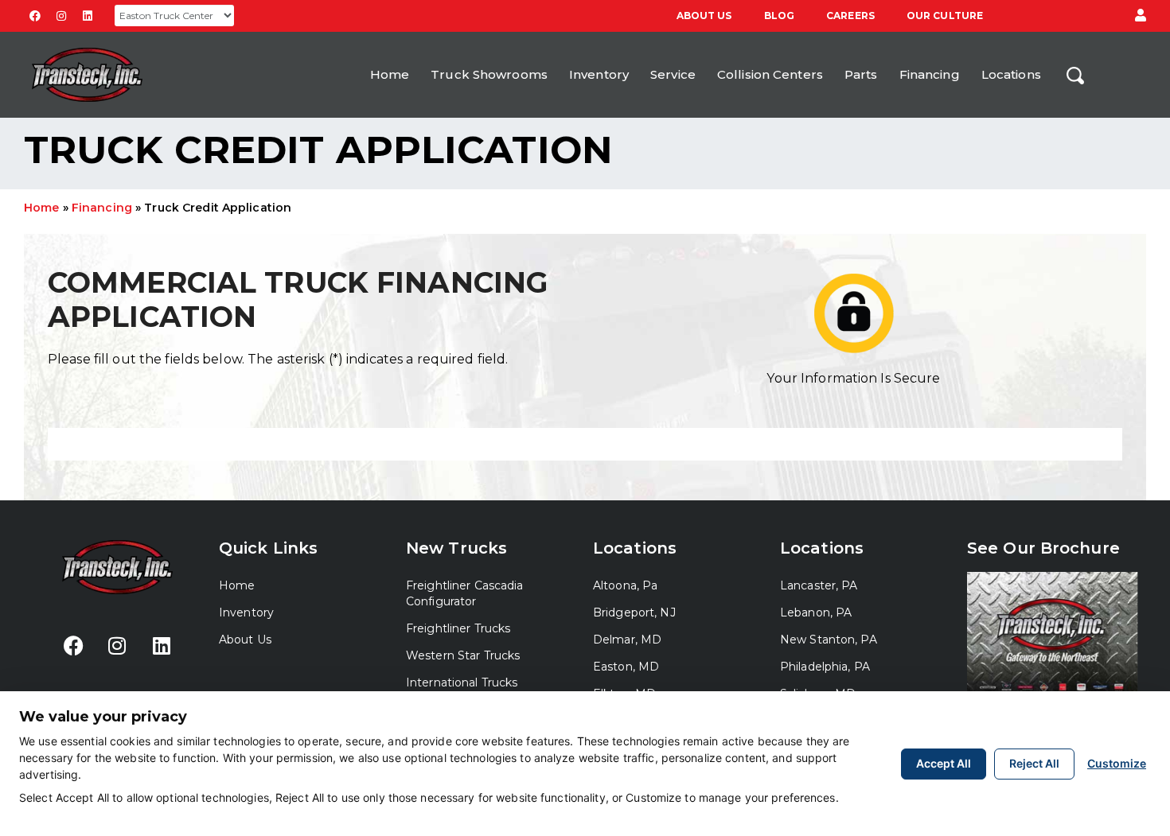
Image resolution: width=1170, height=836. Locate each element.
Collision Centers (770, 74)
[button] (1140, 15)
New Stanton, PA (828, 639)
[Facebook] (35, 16)
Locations (1011, 74)
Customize (1116, 763)
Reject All (1034, 763)
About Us (704, 15)
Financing (929, 74)
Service (673, 74)
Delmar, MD (627, 639)
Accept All (943, 763)
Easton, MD (626, 666)
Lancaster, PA (819, 585)
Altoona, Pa (625, 585)
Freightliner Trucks (458, 628)
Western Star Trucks (463, 655)
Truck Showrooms (489, 74)
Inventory (599, 74)
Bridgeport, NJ (634, 612)
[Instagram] (61, 16)
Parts (861, 74)
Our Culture (945, 15)
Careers (850, 15)
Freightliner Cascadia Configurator (465, 593)
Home (389, 74)
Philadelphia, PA (825, 666)
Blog (779, 15)
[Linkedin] (87, 16)
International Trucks (461, 682)
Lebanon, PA (816, 612)
